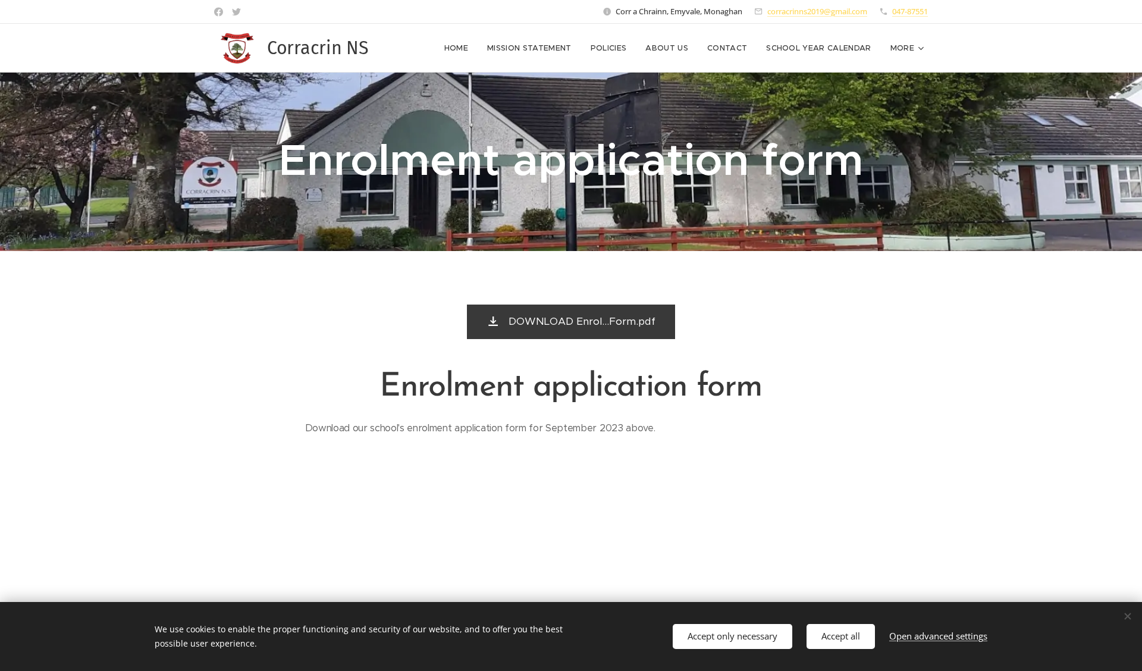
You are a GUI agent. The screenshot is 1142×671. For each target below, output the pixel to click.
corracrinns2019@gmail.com (817, 11)
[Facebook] (218, 12)
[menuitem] (459, 48)
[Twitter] (236, 12)
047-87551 (910, 11)
